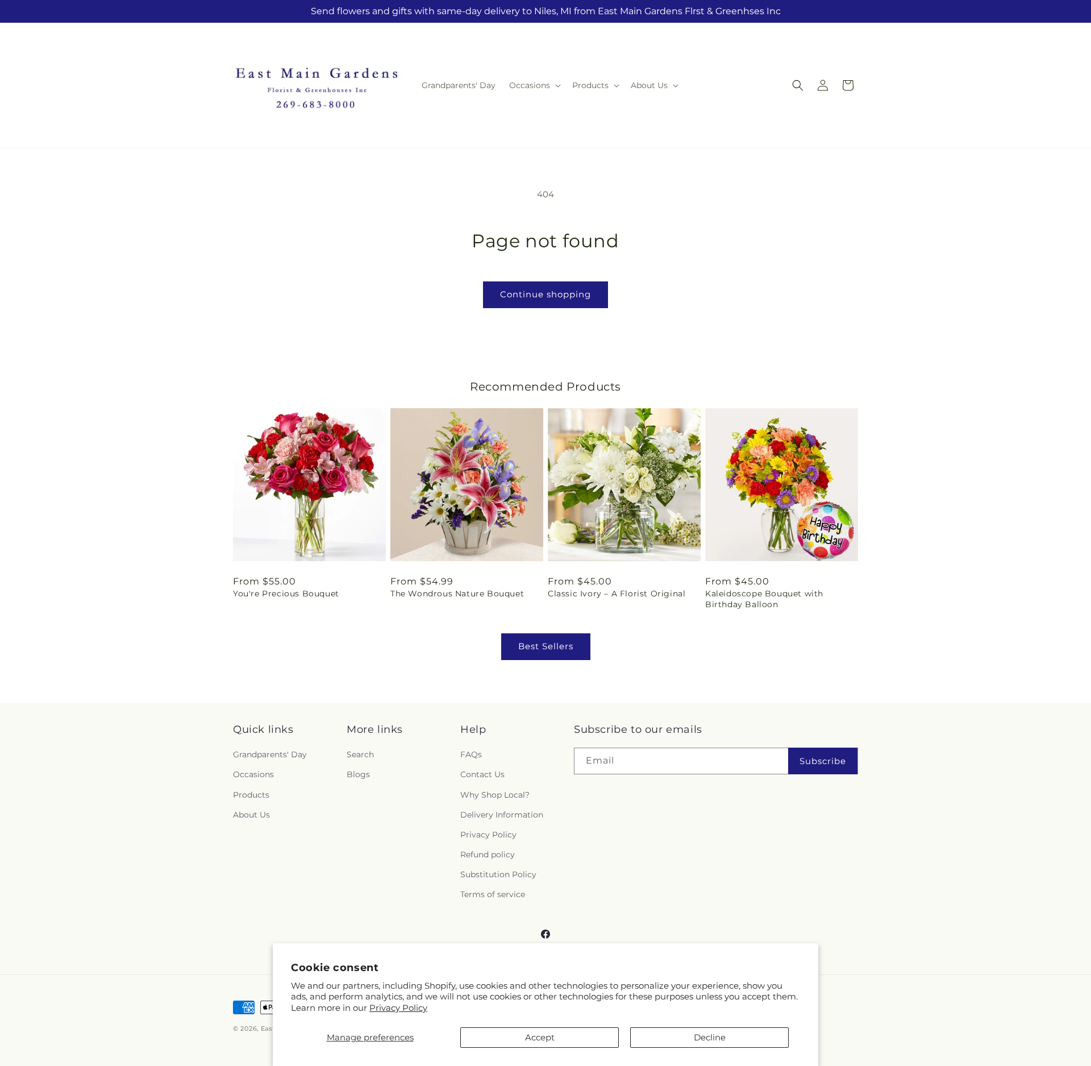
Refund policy (487, 854)
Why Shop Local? (495, 795)
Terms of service (492, 894)
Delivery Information (501, 815)
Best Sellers (545, 646)
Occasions (253, 774)
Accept (540, 1037)
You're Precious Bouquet (286, 593)
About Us (251, 815)
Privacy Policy (398, 1007)
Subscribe (822, 761)
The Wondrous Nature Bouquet (457, 593)
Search (360, 754)
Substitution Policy (498, 874)
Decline (710, 1037)
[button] (533, 85)
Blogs (358, 774)
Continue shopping (545, 294)
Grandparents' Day (270, 754)
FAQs (471, 754)
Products (251, 795)
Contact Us (482, 774)
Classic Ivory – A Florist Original (616, 593)
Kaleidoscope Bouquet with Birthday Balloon (764, 598)
